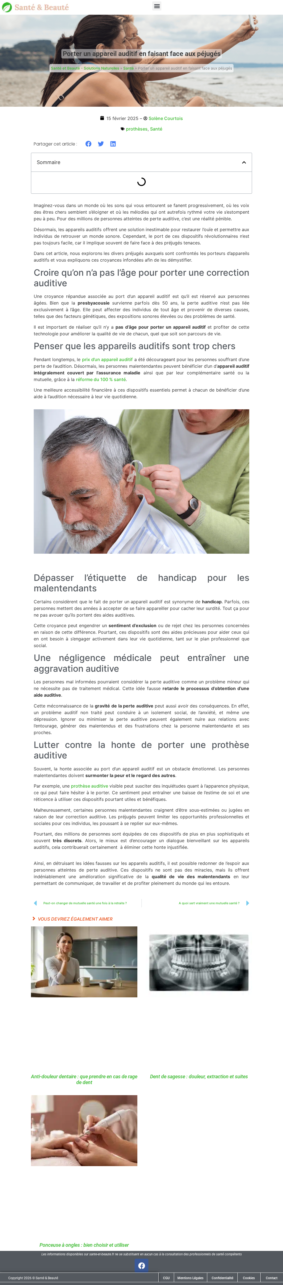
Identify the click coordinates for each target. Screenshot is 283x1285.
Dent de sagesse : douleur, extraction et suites (199, 1076)
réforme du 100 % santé (101, 379)
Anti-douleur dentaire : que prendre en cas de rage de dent (84, 1079)
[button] (156, 6)
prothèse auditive (89, 786)
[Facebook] (141, 1266)
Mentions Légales (190, 1278)
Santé (128, 68)
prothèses (137, 129)
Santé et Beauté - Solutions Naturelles (85, 68)
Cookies (249, 1278)
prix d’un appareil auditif (107, 359)
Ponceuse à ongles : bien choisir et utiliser (84, 1245)
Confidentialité (222, 1278)
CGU (166, 1278)
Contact (271, 1278)
